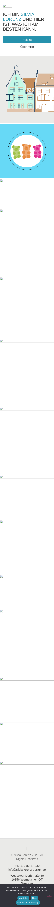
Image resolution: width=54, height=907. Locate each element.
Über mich (27, 46)
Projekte (27, 39)
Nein (34, 898)
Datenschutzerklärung (28, 902)
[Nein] (49, 895)
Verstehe (23, 898)
